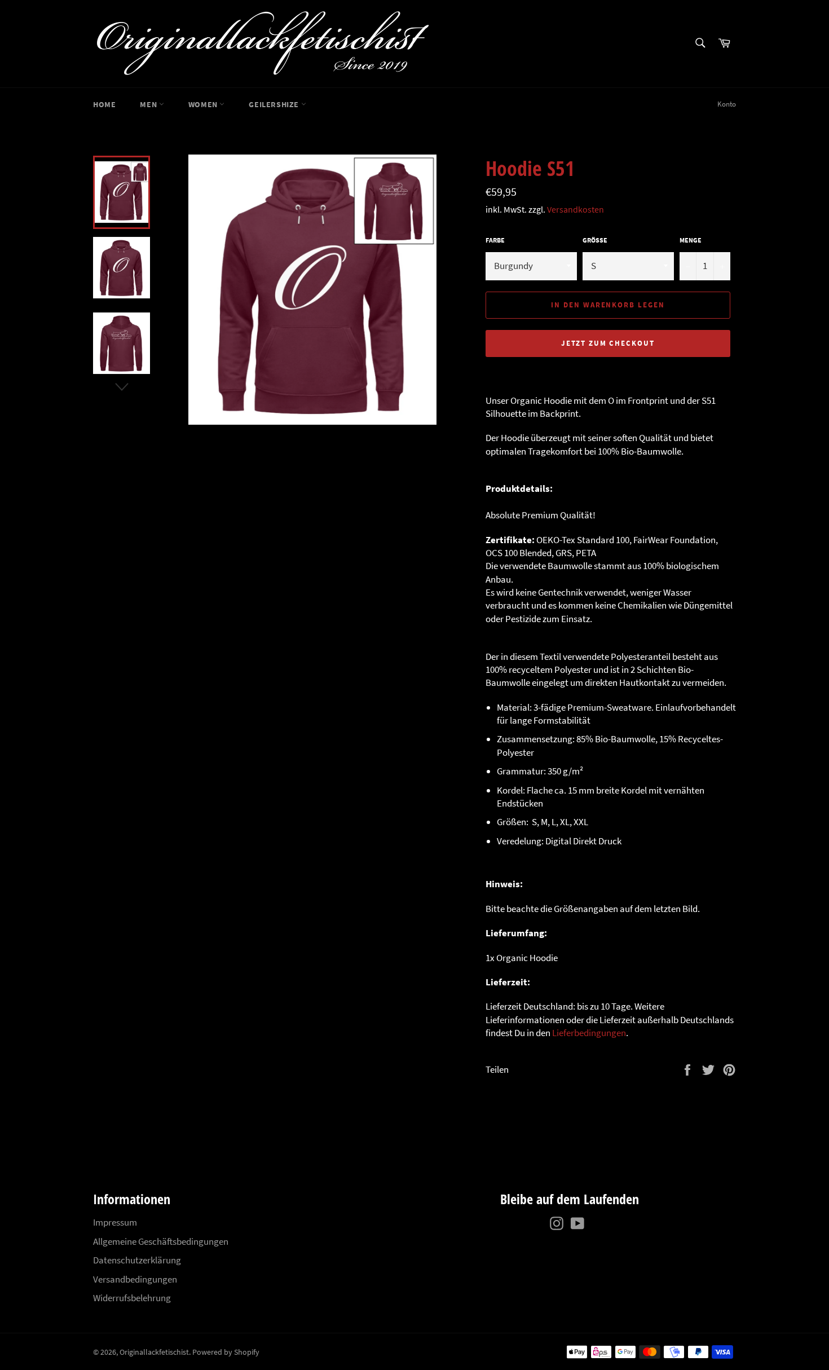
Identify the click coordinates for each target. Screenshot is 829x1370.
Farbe (495, 240)
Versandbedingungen (135, 1279)
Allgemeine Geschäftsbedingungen (160, 1241)
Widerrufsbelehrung (132, 1298)
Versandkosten (575, 209)
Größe (595, 240)
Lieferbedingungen (589, 1033)
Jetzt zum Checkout (608, 343)
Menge (691, 240)
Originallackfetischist (154, 1352)
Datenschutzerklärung (137, 1260)
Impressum (115, 1222)
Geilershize (275, 104)
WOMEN (204, 104)
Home (104, 104)
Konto (726, 104)
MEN (149, 104)
